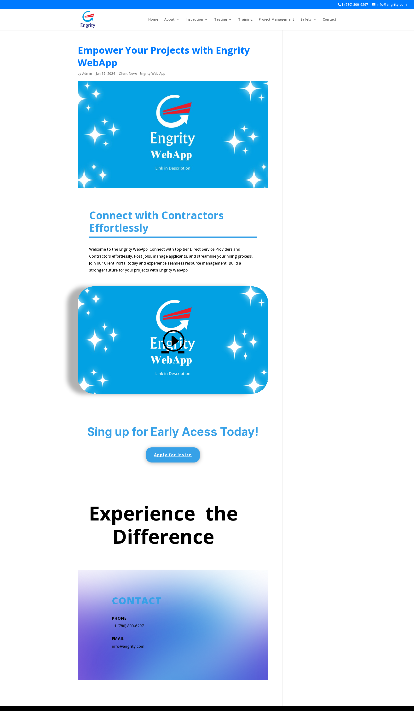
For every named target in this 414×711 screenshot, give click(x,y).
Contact (329, 20)
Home (153, 20)
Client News (128, 73)
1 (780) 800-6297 (354, 4)
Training (245, 20)
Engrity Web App (152, 73)
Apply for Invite (173, 454)
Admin (87, 73)
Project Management (276, 20)
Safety (306, 20)
